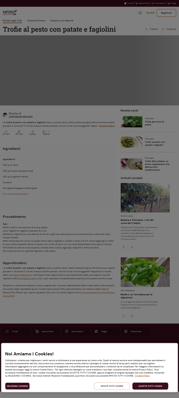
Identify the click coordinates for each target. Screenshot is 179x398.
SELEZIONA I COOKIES (17, 386)
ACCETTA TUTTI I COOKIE (150, 386)
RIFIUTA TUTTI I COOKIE (112, 386)
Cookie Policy (142, 375)
